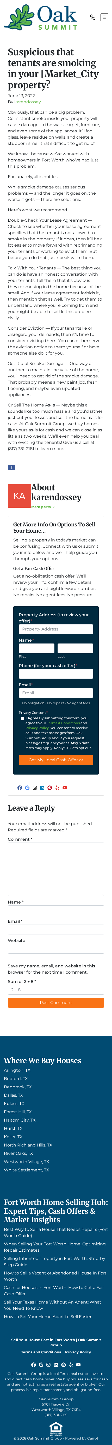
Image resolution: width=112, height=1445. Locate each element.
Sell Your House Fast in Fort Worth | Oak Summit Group (56, 1342)
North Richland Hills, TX (28, 1145)
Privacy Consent (33, 713)
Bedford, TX (16, 1078)
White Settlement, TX (26, 1170)
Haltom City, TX (20, 1120)
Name (26, 640)
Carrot (92, 1438)
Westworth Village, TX (26, 1161)
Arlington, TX (17, 1070)
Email (26, 684)
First (22, 657)
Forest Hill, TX (18, 1111)
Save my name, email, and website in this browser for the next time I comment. (51, 969)
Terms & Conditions (63, 723)
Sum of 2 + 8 (22, 981)
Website (16, 940)
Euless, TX (14, 1103)
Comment (20, 839)
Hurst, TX (13, 1128)
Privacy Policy (37, 728)
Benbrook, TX (18, 1086)
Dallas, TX (13, 1095)
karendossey (27, 101)
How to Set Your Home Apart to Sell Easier (47, 1316)
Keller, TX (13, 1136)
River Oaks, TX (18, 1153)
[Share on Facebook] (11, 467)
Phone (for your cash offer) (48, 665)
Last (61, 657)
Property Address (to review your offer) (54, 617)
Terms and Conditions (41, 1352)
